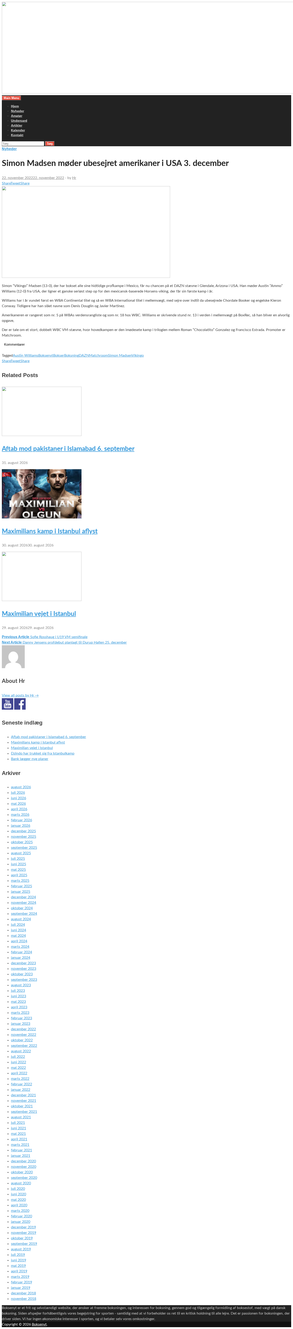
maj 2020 (18, 1200)
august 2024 (21, 919)
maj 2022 (18, 1068)
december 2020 (23, 1161)
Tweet (15, 183)
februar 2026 (21, 820)
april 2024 (19, 941)
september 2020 (24, 1178)
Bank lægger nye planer (29, 759)
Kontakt (17, 135)
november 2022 (23, 1035)
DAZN (84, 355)
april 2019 (19, 1271)
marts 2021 (20, 1145)
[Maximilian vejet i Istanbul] (41, 600)
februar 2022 (21, 1084)
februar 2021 (21, 1150)
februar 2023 (21, 1018)
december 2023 (23, 963)
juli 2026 (18, 792)
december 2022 (23, 1029)
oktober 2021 (22, 1106)
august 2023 (21, 985)
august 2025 (21, 853)
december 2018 (23, 1293)
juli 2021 (18, 1123)
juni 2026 (18, 798)
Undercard (19, 120)
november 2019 (23, 1233)
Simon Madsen (120, 355)
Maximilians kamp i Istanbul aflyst (50, 531)
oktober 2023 (22, 974)
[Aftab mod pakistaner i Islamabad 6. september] (41, 435)
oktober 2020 (22, 1172)
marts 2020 (20, 1211)
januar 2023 (20, 1024)
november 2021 (23, 1101)
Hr (74, 178)
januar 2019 (20, 1288)
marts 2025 (20, 880)
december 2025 (23, 831)
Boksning (71, 355)
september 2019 (24, 1244)
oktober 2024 (22, 908)
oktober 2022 (22, 1040)
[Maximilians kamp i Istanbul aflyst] (41, 517)
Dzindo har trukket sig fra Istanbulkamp (42, 753)
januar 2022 (20, 1090)
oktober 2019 (22, 1238)
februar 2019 (21, 1282)
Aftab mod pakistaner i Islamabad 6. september (68, 449)
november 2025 (23, 836)
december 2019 (23, 1227)
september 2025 (24, 847)
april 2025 (19, 875)
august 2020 (21, 1183)
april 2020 (19, 1205)
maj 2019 (18, 1266)
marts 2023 (20, 1013)
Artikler (16, 125)
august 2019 (21, 1249)
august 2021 (21, 1117)
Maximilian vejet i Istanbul (39, 614)
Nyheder (17, 111)
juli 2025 (18, 858)
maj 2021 (18, 1134)
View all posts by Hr (20, 695)
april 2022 (19, 1073)
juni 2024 (18, 930)
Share (6, 183)
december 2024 (23, 897)
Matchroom (98, 355)
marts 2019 (20, 1277)
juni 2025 (18, 864)
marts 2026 (20, 814)
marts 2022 (20, 1079)
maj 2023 (18, 1002)
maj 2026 (18, 803)
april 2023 (19, 1007)
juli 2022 (18, 1057)
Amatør (16, 116)
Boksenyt (45, 355)
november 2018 (23, 1299)
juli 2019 (18, 1255)
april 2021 (19, 1139)
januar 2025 (20, 891)
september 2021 (24, 1112)
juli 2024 (18, 924)
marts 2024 (20, 946)
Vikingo (138, 355)
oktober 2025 (22, 842)
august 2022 (21, 1051)
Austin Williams (25, 355)
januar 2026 (20, 825)
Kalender (18, 130)
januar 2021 (20, 1156)
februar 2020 (21, 1216)
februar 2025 (21, 886)
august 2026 (21, 787)
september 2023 (24, 980)
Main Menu (11, 98)
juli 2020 (18, 1189)
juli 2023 (18, 991)
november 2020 (23, 1167)
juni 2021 (18, 1128)
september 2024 (24, 913)
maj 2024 (18, 935)
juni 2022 (18, 1062)
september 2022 (24, 1046)
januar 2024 (20, 958)
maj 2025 (18, 869)
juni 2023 (18, 996)
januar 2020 (20, 1222)
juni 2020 (18, 1194)
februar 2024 (21, 952)
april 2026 (19, 809)
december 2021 (23, 1095)
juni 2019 (18, 1260)
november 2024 (23, 902)
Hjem (15, 106)
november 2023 (23, 969)
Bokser (58, 355)
